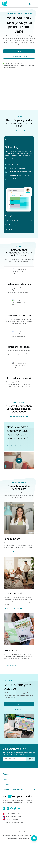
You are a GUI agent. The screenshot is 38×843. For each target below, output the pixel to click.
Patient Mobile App (14, 179)
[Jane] (4, 3)
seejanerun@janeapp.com (14, 822)
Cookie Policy (7, 835)
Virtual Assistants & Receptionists (19, 175)
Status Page (28, 835)
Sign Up (31, 759)
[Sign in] (30, 4)
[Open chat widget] (34, 838)
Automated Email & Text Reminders (19, 172)
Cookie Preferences (17, 835)
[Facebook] (11, 808)
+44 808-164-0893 (12, 819)
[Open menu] (35, 4)
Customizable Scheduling (16, 168)
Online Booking (13, 164)
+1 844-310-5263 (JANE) (13, 813)
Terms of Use (18, 831)
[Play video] (19, 461)
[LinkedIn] (8, 808)
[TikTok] (15, 808)
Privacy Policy (28, 831)
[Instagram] (4, 808)
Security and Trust (8, 831)
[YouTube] (19, 808)
